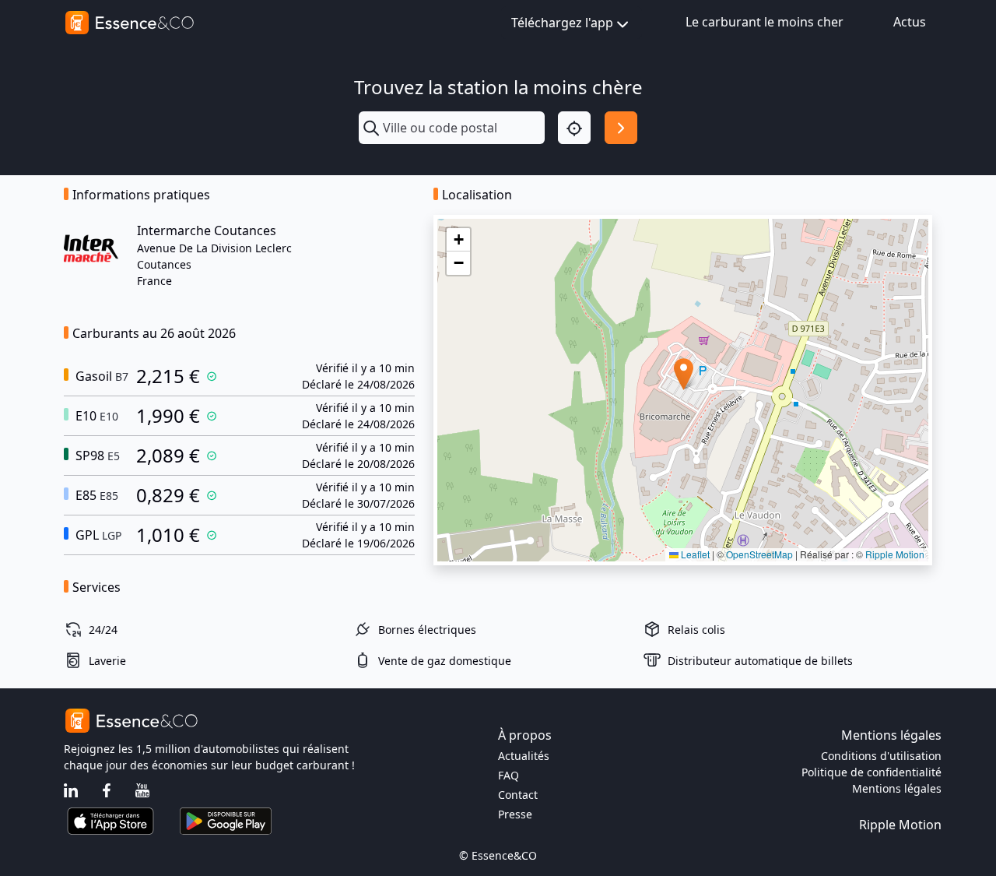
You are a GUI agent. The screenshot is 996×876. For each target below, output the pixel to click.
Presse (515, 814)
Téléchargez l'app (562, 22)
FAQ (508, 775)
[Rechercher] (621, 127)
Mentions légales (897, 788)
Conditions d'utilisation (881, 755)
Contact (518, 794)
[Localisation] (574, 127)
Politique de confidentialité (871, 772)
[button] (683, 374)
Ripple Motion (894, 554)
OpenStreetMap (759, 554)
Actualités (523, 755)
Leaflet (694, 554)
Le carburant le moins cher (764, 21)
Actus (909, 21)
